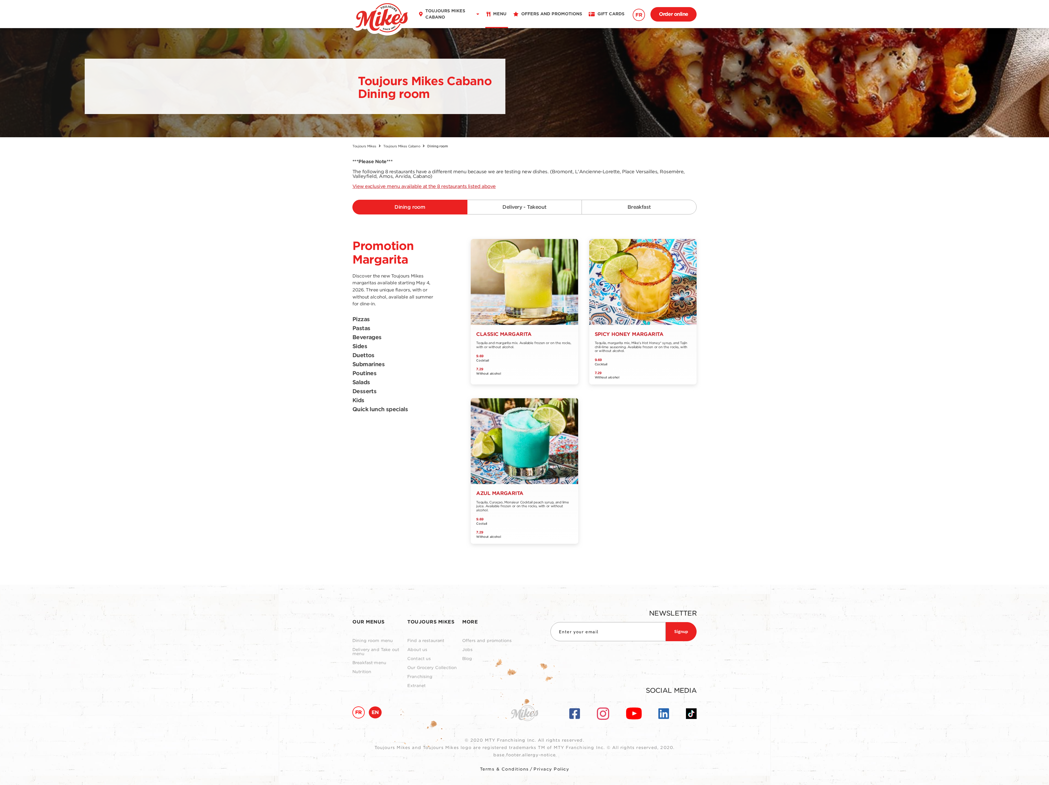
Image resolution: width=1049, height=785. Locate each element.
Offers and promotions (487, 641)
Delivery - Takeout (524, 207)
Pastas (361, 328)
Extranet (416, 686)
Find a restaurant (425, 641)
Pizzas (361, 319)
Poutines (364, 373)
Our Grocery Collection (432, 668)
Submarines (368, 364)
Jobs (467, 650)
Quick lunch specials (380, 409)
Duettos (363, 355)
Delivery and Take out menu (375, 652)
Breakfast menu (369, 663)
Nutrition (361, 672)
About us (417, 650)
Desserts (364, 391)
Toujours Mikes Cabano (401, 146)
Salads (361, 382)
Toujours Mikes (364, 146)
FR (638, 15)
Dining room (409, 207)
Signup (681, 631)
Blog (467, 659)
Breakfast (639, 207)
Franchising (420, 677)
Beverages (367, 337)
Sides (359, 346)
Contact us (419, 659)
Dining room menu (372, 641)
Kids (358, 400)
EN (375, 712)
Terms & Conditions (504, 769)
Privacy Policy (551, 769)
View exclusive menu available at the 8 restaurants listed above (424, 186)
